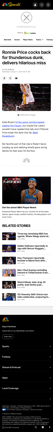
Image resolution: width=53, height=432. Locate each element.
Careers (13, 406)
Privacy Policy (25, 408)
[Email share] (16, 78)
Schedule (7, 40)
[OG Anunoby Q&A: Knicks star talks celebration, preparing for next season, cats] (9, 297)
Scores (17, 40)
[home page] (11, 4)
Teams (38, 40)
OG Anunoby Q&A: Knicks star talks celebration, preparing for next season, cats (33, 295)
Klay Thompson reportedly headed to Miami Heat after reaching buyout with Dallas (31, 259)
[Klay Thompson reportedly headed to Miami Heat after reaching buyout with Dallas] (9, 260)
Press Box (6, 408)
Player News (28, 40)
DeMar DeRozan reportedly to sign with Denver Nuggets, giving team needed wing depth (33, 247)
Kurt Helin (21, 239)
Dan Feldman (9, 69)
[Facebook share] (4, 78)
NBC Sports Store (43, 406)
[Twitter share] (10, 78)
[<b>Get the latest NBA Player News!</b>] (26, 190)
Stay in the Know (9, 327)
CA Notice (25, 410)
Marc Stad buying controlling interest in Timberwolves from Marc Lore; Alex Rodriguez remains (32, 271)
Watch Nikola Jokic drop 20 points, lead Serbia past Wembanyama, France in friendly (31, 283)
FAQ (33, 406)
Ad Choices (15, 408)
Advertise (5, 406)
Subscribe (8, 336)
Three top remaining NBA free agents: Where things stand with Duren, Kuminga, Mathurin (33, 235)
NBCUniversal (16, 414)
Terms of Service (36, 410)
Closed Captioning (24, 406)
